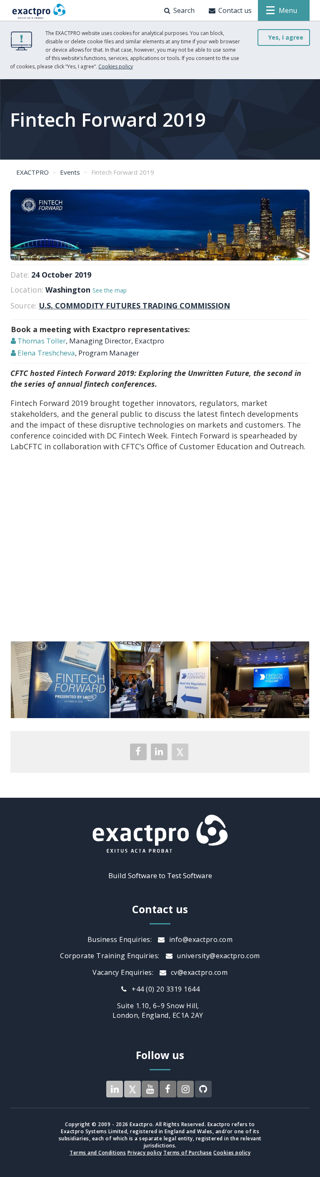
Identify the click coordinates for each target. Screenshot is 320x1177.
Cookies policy (115, 66)
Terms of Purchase (187, 1152)
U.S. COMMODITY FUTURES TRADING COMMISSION (134, 306)
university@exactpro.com (217, 955)
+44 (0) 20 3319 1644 (165, 989)
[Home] (39, 10)
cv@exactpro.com (198, 972)
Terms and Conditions (98, 1152)
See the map (109, 290)
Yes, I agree (285, 37)
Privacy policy (145, 1152)
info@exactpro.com (199, 939)
